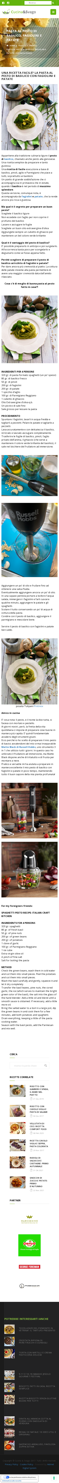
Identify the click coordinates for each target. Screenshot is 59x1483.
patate (39, 196)
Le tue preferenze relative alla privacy (22, 1477)
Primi (32, 45)
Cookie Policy (26, 1464)
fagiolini (26, 196)
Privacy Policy (11, 1464)
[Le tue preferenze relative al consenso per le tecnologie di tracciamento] (54, 1478)
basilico (8, 159)
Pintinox (38, 706)
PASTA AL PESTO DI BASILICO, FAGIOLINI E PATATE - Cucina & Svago (26, 51)
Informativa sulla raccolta (11, 1481)
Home (12, 45)
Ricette (22, 45)
